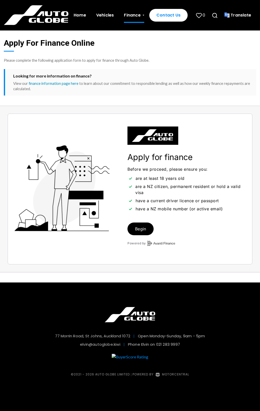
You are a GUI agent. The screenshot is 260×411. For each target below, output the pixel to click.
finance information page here (53, 83)
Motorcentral (175, 374)
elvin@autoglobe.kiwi (100, 344)
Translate (241, 15)
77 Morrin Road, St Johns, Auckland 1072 (92, 336)
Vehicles (105, 15)
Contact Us (168, 15)
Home (80, 15)
